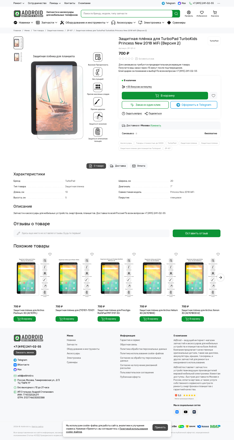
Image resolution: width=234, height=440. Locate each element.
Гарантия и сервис (130, 340)
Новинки (24, 22)
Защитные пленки (209, 143)
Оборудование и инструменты (85, 22)
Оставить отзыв (196, 233)
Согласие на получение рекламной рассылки (138, 366)
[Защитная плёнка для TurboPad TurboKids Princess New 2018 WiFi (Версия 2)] (70, 97)
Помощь (54, 3)
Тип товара (38, 30)
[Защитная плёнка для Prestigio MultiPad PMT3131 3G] (117, 277)
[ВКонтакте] (177, 411)
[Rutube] (194, 411)
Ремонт (18, 3)
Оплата (141, 166)
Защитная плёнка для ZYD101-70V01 (75, 310)
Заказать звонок (25, 352)
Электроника (152, 22)
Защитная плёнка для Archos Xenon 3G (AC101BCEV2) (200, 312)
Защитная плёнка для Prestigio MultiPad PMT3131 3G (114, 312)
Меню (27, 30)
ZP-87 (69, 30)
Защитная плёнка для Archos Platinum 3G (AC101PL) (29, 312)
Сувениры (179, 22)
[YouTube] (185, 411)
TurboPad (172, 143)
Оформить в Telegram (196, 105)
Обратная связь (128, 344)
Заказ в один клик (148, 105)
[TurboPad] (214, 41)
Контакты (69, 3)
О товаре (99, 166)
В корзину (168, 95)
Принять (160, 427)
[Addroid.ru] (28, 13)
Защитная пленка (55, 30)
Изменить (155, 126)
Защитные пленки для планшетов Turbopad (140, 148)
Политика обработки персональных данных (143, 349)
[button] (26, 96)
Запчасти (47, 22)
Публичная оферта (130, 377)
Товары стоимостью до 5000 (149, 143)
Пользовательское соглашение (137, 372)
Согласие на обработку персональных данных (140, 359)
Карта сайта (37, 426)
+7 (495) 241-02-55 (203, 3)
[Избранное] (213, 95)
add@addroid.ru (25, 375)
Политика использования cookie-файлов (142, 353)
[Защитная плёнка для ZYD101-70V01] (75, 277)
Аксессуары (124, 22)
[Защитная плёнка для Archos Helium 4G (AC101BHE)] (159, 277)
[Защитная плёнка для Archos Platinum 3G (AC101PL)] (33, 277)
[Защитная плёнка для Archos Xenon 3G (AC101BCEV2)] (201, 277)
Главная (17, 30)
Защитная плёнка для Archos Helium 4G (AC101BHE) (159, 312)
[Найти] (176, 13)
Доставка (120, 166)
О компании (84, 3)
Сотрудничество (37, 3)
